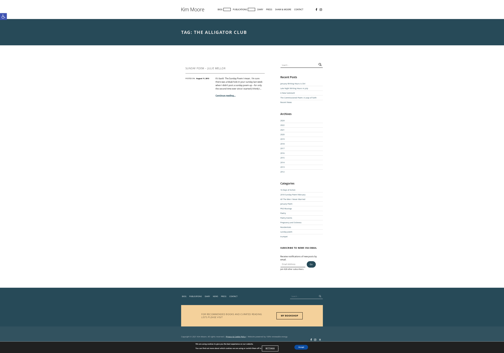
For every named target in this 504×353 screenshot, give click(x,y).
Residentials (285, 227)
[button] (3, 16)
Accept (301, 347)
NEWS (215, 296)
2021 (282, 130)
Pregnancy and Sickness (290, 222)
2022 (282, 125)
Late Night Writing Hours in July (294, 88)
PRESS (269, 9)
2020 (282, 134)
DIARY (260, 9)
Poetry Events (286, 218)
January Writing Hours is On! (292, 83)
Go (311, 264)
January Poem (286, 204)
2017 (282, 148)
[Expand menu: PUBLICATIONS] (251, 9)
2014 (282, 162)
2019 (282, 139)
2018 (282, 144)
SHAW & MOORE (283, 9)
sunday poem (286, 232)
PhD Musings (286, 208)
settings (270, 348)
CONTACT (298, 9)
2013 (282, 167)
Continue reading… (226, 95)
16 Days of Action (287, 190)
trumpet (284, 236)
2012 (282, 172)
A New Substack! (287, 93)
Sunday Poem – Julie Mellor (205, 68)
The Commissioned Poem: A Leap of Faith (298, 97)
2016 (282, 153)
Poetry (283, 213)
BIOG (220, 9)
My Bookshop (289, 315)
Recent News (286, 102)
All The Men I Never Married (292, 199)
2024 (282, 120)
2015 (282, 157)
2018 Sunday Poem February (292, 194)
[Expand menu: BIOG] (227, 9)
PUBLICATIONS (240, 9)
